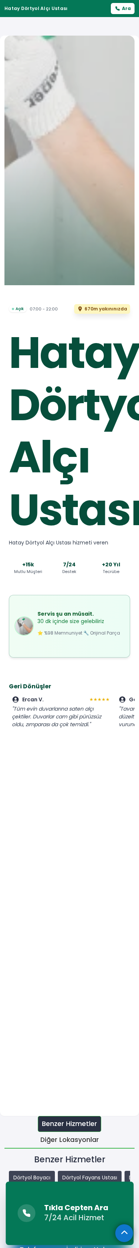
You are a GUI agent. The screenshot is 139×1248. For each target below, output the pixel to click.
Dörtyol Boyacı (31, 1177)
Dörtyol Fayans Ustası (89, 1177)
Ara (126, 8)
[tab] (69, 1124)
